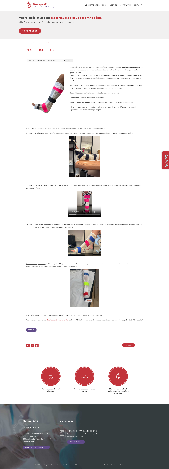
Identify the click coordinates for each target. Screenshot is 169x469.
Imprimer (37, 345)
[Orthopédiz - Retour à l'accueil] (42, 5)
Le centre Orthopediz (95, 5)
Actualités (125, 5)
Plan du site (114, 465)
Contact (138, 5)
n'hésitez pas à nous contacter (57, 320)
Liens (95, 465)
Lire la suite (75, 442)
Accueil (28, 43)
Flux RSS (28, 345)
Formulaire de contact (35, 447)
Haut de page (32, 345)
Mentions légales (103, 465)
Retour (31, 330)
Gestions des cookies (127, 465)
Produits (113, 5)
